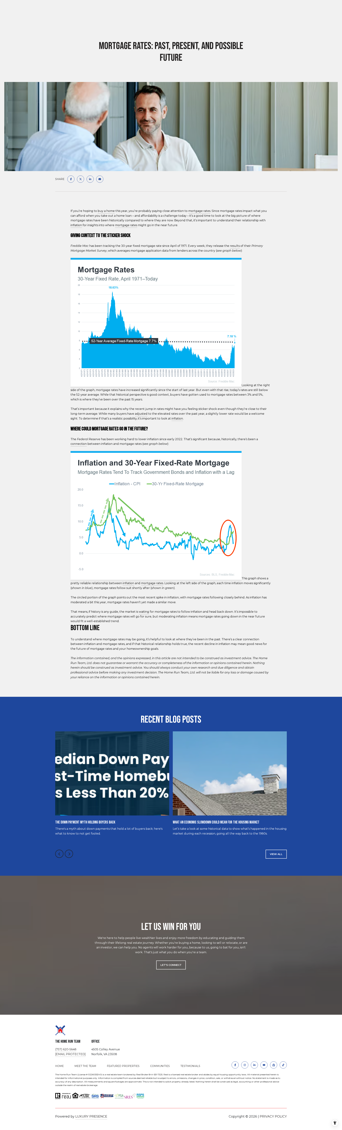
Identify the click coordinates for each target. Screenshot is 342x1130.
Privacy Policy (273, 1116)
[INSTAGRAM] (244, 1065)
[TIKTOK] (283, 1065)
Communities (160, 1066)
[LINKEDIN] (254, 1065)
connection (79, 444)
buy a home (106, 211)
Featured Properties (123, 1066)
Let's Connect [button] (171, 965)
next (69, 854)
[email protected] (70, 1054)
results (235, 246)
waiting (144, 611)
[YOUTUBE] (264, 1065)
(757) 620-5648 (65, 1049)
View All (276, 854)
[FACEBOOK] (235, 1065)
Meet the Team (85, 1066)
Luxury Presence (91, 1116)
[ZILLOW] (273, 1065)
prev (59, 854)
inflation (76, 225)
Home (59, 1066)
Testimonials (190, 1066)
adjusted (141, 413)
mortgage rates (199, 211)
